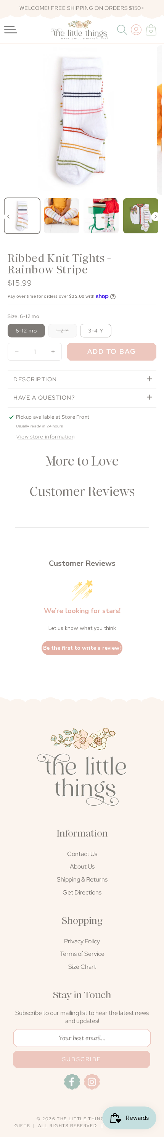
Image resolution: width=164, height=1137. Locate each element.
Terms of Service (82, 954)
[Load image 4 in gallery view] (140, 216)
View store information (45, 436)
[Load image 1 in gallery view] (22, 216)
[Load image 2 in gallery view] (61, 216)
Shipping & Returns (82, 879)
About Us (82, 866)
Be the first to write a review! (82, 648)
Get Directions (82, 892)
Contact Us (82, 854)
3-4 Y (95, 330)
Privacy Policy (82, 941)
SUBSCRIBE (81, 1059)
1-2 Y (66, 332)
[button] (123, 29)
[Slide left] (8, 216)
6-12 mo (26, 330)
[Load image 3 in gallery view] (101, 216)
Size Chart (82, 967)
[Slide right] (155, 216)
